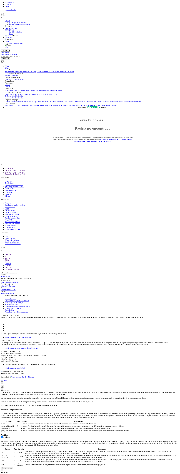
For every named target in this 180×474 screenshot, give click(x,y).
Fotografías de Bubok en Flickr (15, 174)
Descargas (8, 194)
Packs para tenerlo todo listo (32, 90)
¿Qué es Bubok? (10, 10)
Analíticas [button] (4, 435)
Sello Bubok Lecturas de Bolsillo (71, 105)
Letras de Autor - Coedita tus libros (97, 102)
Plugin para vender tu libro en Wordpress (18, 94)
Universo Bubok (10, 212)
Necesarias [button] (5, 410)
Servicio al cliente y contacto (14, 308)
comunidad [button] (8, 37)
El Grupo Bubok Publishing (14, 96)
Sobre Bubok (9, 310)
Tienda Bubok (9, 183)
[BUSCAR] (5, 58)
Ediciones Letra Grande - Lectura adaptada (71, 102)
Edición (7, 85)
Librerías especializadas (13, 244)
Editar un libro (9, 227)
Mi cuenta (8, 181)
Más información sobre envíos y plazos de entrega (21, 348)
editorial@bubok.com (8, 286)
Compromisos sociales (12, 229)
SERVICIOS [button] (9, 30)
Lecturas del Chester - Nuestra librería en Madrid (125, 102)
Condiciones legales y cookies (15, 205)
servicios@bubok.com (8, 290)
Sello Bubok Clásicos (37, 105)
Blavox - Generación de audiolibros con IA (19, 102)
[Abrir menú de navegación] (1, 17)
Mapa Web (8, 220)
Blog (6, 47)
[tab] (90, 410)
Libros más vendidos (12, 240)
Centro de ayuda (10, 299)
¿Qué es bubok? (10, 225)
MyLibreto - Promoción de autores (45, 102)
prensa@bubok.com (7, 293)
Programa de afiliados (12, 214)
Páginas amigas (10, 210)
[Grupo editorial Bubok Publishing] (22, 377)
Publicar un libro (10, 238)
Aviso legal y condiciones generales (16, 312)
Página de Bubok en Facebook (15, 170)
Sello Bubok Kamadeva (52, 105)
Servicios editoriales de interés (52, 90)
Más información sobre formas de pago (18, 337)
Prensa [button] (7, 41)
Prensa (7, 209)
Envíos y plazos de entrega (14, 302)
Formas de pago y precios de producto (17, 306)
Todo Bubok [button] (5, 52)
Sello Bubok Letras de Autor (92, 105)
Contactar (8, 4)
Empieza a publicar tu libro (14, 90)
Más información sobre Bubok (15, 368)
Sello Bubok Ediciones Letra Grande (17, 105)
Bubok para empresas (12, 216)
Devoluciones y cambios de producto (17, 301)
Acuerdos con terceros (12, 224)
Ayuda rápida (9, 188)
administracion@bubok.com (10, 282)
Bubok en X (9, 168)
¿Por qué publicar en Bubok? (14, 187)
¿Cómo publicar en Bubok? (14, 185)
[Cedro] (4, 380)
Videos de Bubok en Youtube (14, 172)
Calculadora (9, 192)
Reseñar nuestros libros (12, 218)
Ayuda (7, 6)
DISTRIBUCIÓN (11, 28)
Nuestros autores (10, 190)
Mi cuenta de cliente (11, 304)
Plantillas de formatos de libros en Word (45, 94)
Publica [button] (7, 21)
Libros (7, 66)
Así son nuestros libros (12, 222)
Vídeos (7, 196)
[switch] (2, 437)
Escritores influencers (12, 242)
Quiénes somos (10, 207)
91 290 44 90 (9, 2)
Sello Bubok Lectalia (109, 105)
